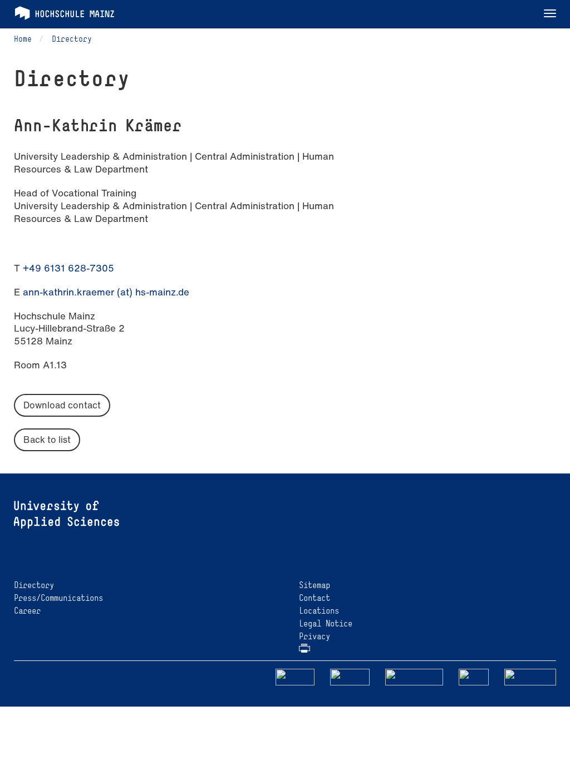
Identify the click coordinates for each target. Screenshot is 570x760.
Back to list (47, 439)
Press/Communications (58, 598)
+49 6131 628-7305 (68, 268)
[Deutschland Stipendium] (295, 676)
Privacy (314, 636)
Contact (314, 598)
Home (23, 38)
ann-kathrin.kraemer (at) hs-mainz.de (106, 292)
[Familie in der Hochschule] (530, 676)
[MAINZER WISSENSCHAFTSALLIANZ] (414, 676)
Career (27, 610)
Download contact (62, 405)
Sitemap (314, 585)
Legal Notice (325, 623)
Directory (72, 38)
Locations (319, 610)
